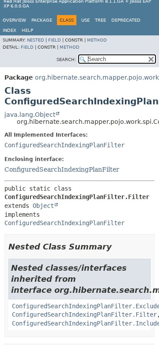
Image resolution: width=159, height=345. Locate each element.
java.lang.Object (29, 114)
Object (43, 205)
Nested (35, 40)
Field (54, 40)
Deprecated (125, 20)
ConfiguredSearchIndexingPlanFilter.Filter (84, 314)
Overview (14, 20)
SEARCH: (66, 59)
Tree (100, 20)
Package (41, 20)
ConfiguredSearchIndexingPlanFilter (64, 145)
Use (85, 20)
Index (9, 30)
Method (97, 40)
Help (27, 30)
